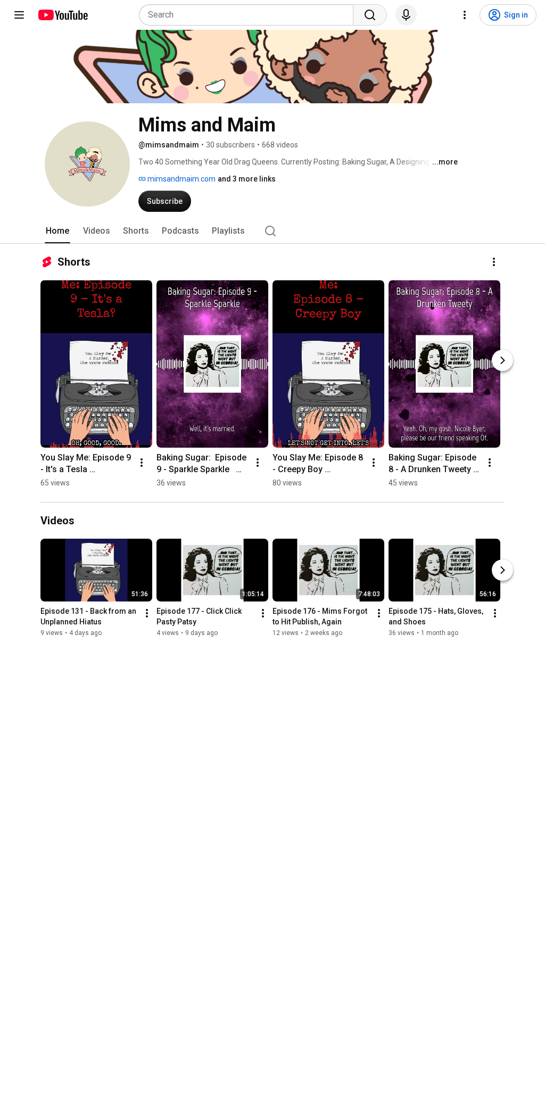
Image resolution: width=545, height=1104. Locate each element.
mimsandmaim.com (181, 179)
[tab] (57, 231)
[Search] (370, 15)
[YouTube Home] (62, 15)
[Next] (502, 360)
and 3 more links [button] (247, 179)
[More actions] (494, 262)
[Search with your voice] (406, 15)
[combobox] (249, 15)
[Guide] (19, 15)
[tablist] (272, 231)
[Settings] (464, 15)
